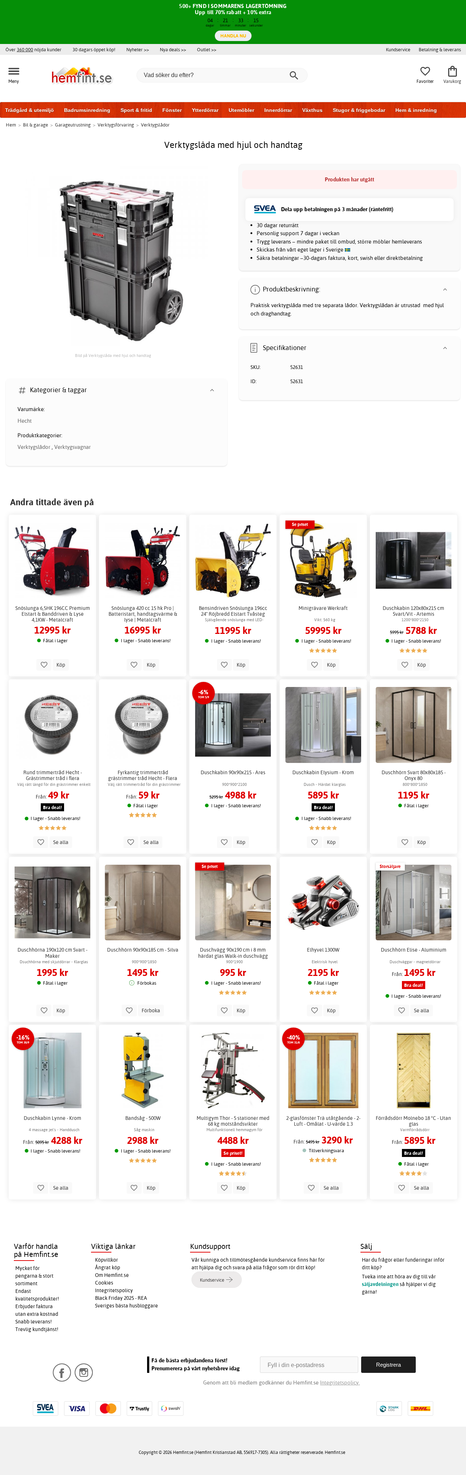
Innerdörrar (278, 110)
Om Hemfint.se (112, 1275)
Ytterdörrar (205, 110)
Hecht (24, 420)
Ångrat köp (107, 1267)
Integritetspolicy (114, 1290)
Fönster (172, 110)
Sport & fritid (136, 110)
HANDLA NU (233, 36)
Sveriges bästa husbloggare (126, 1305)
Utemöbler (241, 110)
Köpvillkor (106, 1260)
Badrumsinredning (87, 110)
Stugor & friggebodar (359, 110)
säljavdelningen (380, 1284)
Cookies (104, 1282)
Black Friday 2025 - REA (121, 1298)
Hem (11, 125)
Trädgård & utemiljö (29, 110)
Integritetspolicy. (340, 1382)
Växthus (312, 110)
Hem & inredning (416, 110)
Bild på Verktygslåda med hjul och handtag (113, 355)
